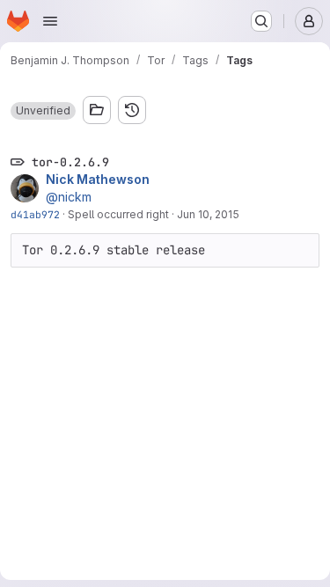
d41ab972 (35, 214)
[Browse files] (97, 110)
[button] (43, 111)
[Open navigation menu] (50, 21)
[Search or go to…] (261, 21)
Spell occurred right (118, 214)
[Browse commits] (132, 110)
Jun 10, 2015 (208, 214)
